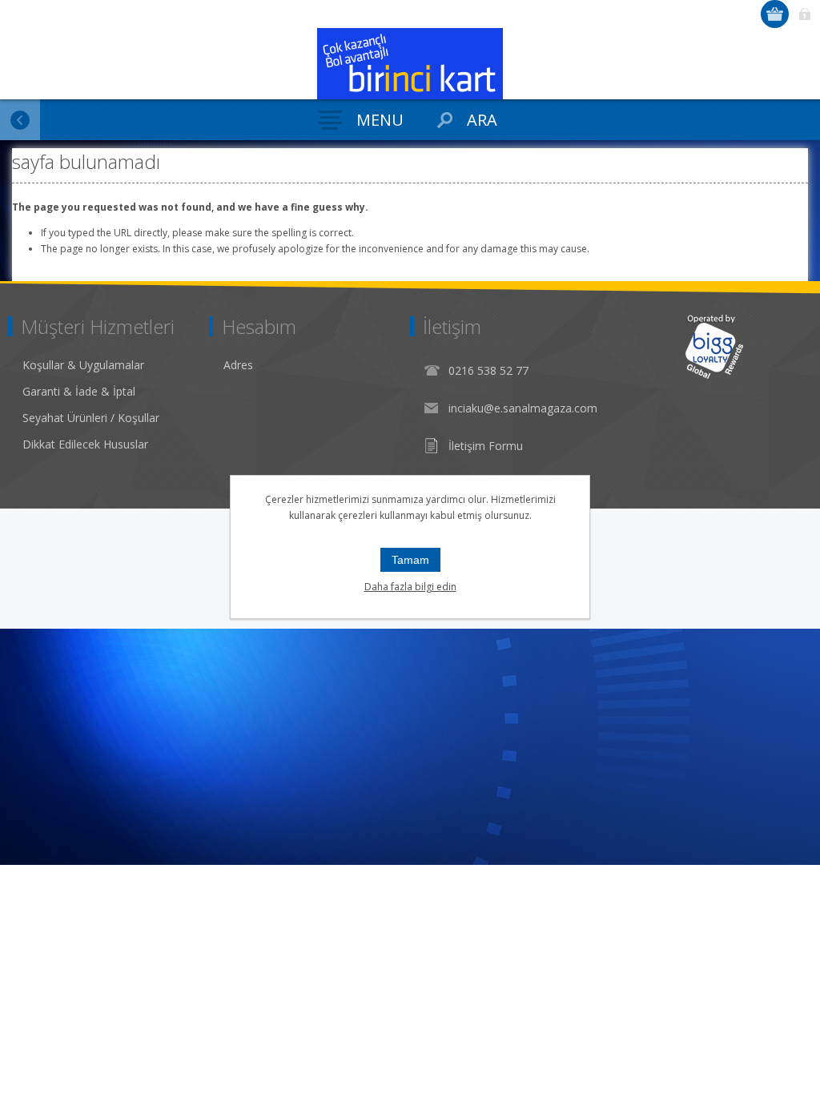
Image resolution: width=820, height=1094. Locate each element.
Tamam (410, 559)
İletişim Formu (485, 445)
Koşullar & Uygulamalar (83, 364)
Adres (238, 364)
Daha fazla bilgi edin (410, 586)
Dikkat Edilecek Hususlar (85, 444)
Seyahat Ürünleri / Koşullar (90, 417)
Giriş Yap (804, 14)
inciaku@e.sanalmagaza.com (522, 408)
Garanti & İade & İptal (78, 391)
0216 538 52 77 (488, 370)
